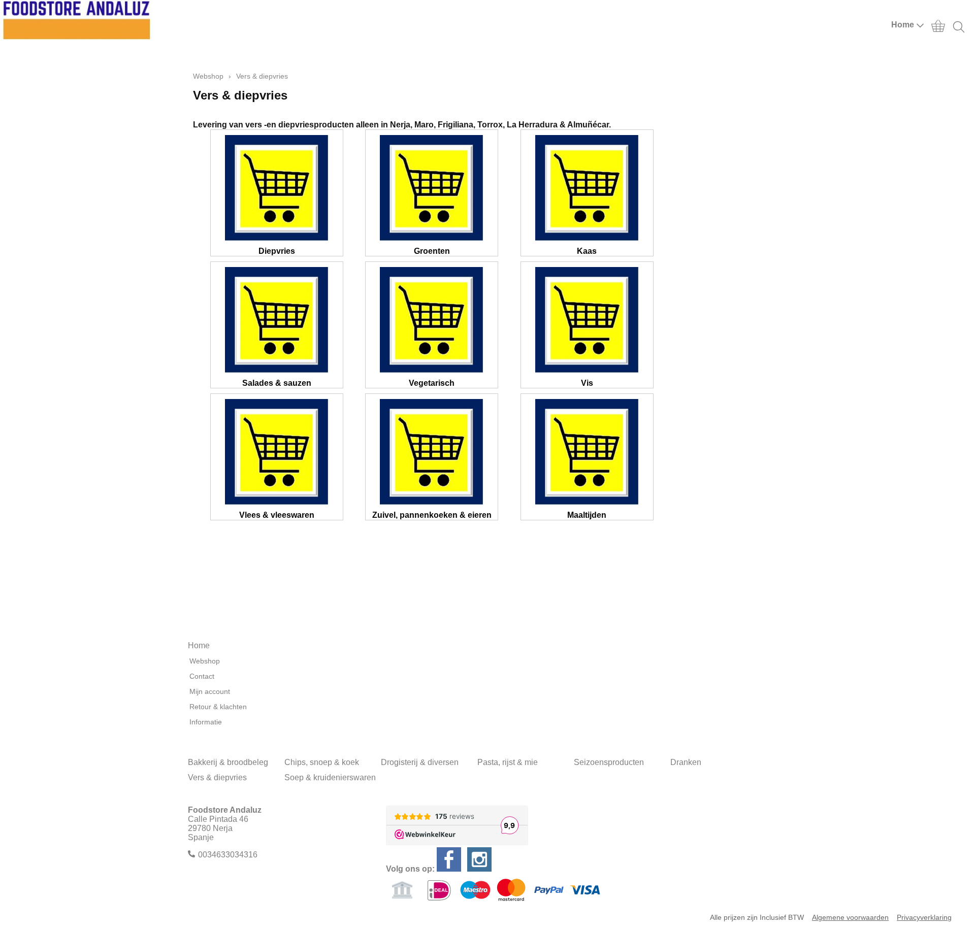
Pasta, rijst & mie (507, 762)
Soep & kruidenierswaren (330, 777)
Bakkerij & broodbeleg (228, 762)
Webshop (208, 76)
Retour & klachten (218, 707)
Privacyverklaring (924, 917)
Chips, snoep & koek (321, 762)
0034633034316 (227, 854)
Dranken (685, 762)
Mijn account (209, 691)
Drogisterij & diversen (420, 762)
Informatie (205, 722)
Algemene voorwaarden (850, 917)
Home (902, 24)
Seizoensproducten (609, 762)
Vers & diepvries (217, 777)
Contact (201, 676)
